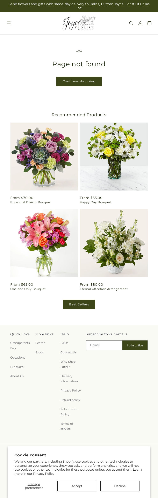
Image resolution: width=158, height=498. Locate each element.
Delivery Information (69, 378)
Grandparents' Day (20, 345)
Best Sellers (79, 304)
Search (40, 343)
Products (16, 367)
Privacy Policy (43, 474)
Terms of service (66, 426)
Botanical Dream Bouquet (30, 202)
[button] (8, 23)
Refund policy (70, 400)
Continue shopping (79, 81)
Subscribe (135, 345)
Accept (77, 486)
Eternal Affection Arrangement (104, 289)
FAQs (64, 343)
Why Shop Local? (68, 364)
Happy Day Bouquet (95, 202)
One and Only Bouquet (28, 289)
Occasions (17, 357)
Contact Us (68, 352)
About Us (17, 376)
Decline (120, 486)
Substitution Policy (69, 411)
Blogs (39, 352)
